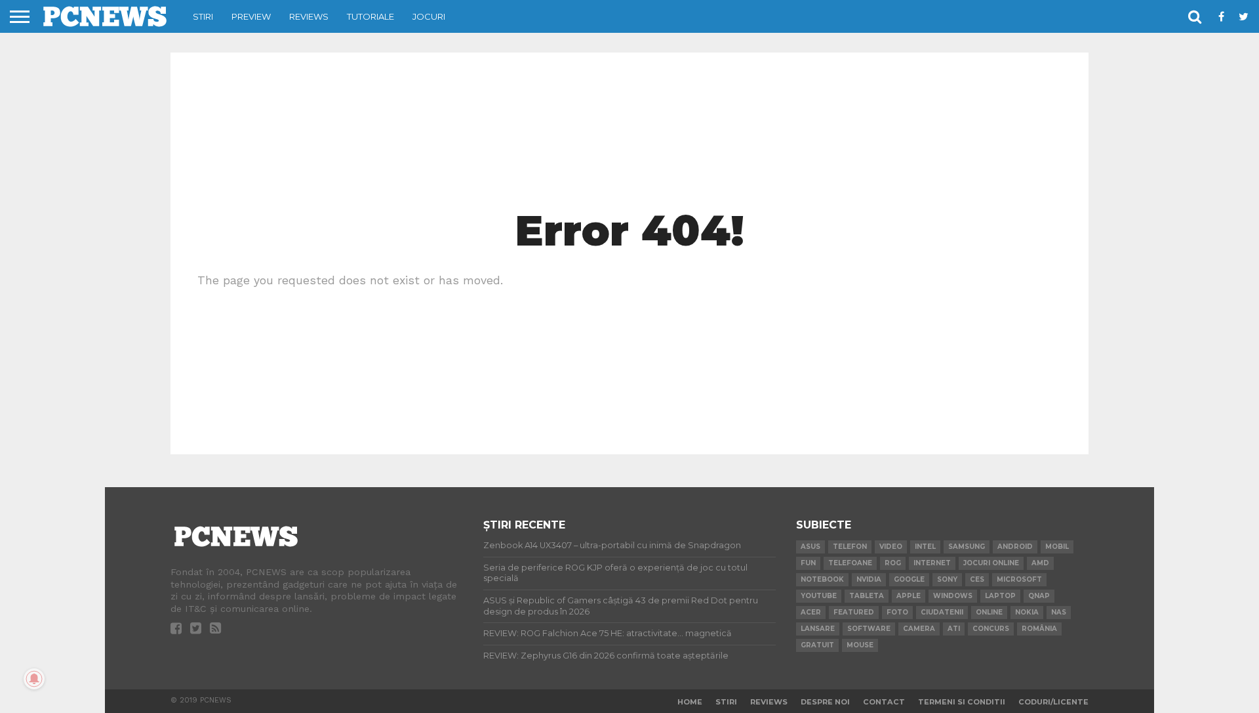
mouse (860, 645)
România (1039, 628)
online (989, 612)
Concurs (990, 628)
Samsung (966, 546)
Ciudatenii (942, 612)
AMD (1040, 563)
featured (853, 612)
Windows (952, 596)
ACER (811, 612)
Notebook (822, 579)
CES (977, 579)
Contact (884, 701)
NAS (1058, 612)
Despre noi (825, 701)
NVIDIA (868, 579)
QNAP (1039, 596)
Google (909, 579)
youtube (819, 596)
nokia (1027, 612)
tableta (866, 596)
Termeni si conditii (961, 701)
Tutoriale (370, 16)
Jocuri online (991, 563)
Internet (932, 563)
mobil (1057, 546)
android (1015, 546)
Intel (925, 546)
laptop (1000, 596)
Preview (251, 16)
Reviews (309, 16)
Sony (947, 579)
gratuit (817, 645)
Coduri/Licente (1053, 701)
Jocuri (428, 16)
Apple (908, 596)
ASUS (810, 546)
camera (919, 628)
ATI (954, 628)
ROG (893, 563)
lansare (818, 628)
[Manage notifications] (34, 678)
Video (890, 546)
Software (868, 628)
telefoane (850, 563)
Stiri (203, 16)
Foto (897, 612)
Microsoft (1019, 579)
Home (689, 701)
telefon (850, 546)
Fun (808, 563)
